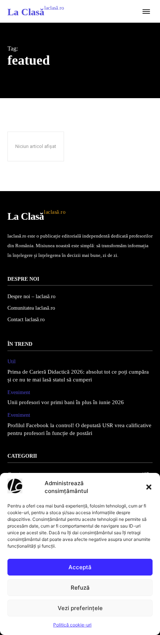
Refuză (80, 587)
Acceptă (80, 567)
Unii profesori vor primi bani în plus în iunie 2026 (65, 402)
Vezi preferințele (80, 608)
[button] (149, 487)
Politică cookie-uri (72, 625)
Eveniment (18, 392)
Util (11, 361)
